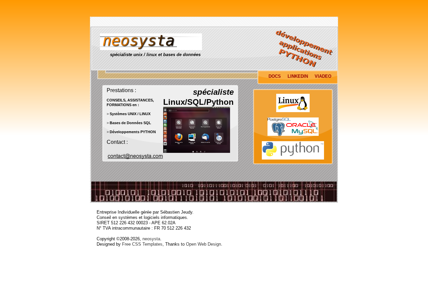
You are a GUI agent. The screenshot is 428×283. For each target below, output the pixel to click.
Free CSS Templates (142, 244)
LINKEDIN (298, 76)
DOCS (275, 76)
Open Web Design (203, 244)
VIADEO (323, 76)
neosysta (151, 238)
